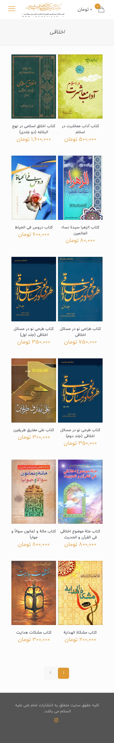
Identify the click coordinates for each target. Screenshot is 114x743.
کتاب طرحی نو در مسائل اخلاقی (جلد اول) (34, 332)
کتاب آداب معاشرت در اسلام (80, 129)
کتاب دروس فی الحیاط (34, 227)
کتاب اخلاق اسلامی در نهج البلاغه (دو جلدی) (33, 129)
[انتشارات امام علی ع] (43, 9)
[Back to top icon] (101, 730)
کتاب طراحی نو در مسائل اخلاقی (80, 332)
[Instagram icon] (56, 720)
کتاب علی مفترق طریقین (33, 430)
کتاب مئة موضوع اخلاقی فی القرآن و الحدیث (80, 534)
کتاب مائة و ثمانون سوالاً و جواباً (33, 534)
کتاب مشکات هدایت (34, 632)
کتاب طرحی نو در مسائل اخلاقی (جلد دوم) (80, 433)
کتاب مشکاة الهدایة (80, 632)
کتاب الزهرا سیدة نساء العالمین (80, 230)
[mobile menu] (11, 9)
